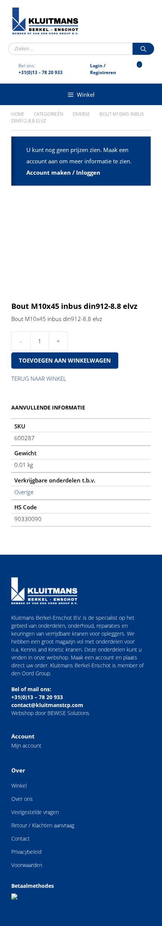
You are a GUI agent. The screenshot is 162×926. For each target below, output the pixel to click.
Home (17, 114)
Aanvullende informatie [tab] (48, 407)
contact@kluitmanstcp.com (47, 705)
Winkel (19, 785)
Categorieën (48, 114)
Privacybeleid (26, 851)
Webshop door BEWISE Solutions (50, 713)
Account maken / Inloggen (63, 172)
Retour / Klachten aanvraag (42, 825)
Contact (20, 838)
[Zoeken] (143, 49)
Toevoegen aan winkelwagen (65, 360)
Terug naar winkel (38, 378)
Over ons (22, 798)
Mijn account (26, 745)
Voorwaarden (26, 865)
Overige (24, 492)
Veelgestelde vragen (35, 812)
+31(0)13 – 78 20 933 (37, 697)
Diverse (81, 114)
